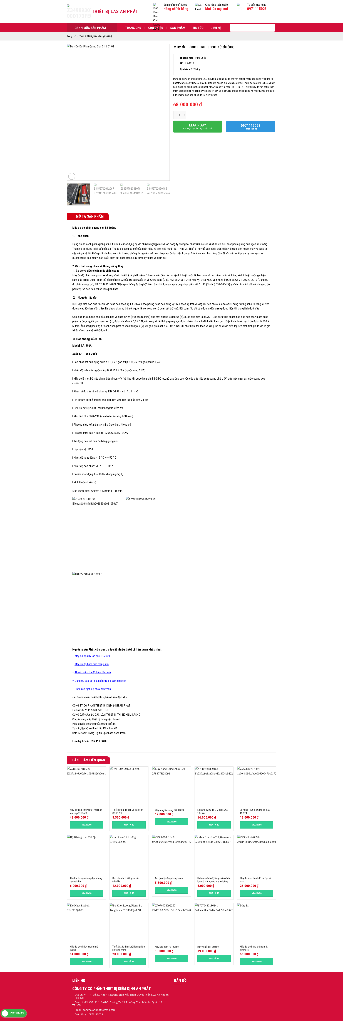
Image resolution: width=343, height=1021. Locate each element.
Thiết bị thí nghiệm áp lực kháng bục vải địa (86, 880)
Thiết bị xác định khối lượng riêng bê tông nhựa (128, 948)
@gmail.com (108, 1010)
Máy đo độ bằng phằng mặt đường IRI (254, 948)
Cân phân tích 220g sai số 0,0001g (125, 880)
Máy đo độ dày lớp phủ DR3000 (92, 656)
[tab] (88, 216)
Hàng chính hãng (175, 9)
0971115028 (257, 9)
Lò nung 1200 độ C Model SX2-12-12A (255, 811)
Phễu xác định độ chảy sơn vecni (93, 689)
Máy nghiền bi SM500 (208, 946)
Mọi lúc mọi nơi (216, 9)
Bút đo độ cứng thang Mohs (169, 878)
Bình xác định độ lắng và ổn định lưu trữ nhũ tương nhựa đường (213, 880)
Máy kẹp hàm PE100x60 (167, 946)
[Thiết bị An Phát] (79, 12)
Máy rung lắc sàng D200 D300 (170, 810)
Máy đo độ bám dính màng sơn (92, 664)
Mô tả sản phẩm (89, 216)
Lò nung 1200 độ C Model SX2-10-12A (212, 811)
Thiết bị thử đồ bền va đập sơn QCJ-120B (127, 811)
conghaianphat (92, 1010)
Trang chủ (133, 28)
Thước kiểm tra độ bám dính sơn (93, 672)
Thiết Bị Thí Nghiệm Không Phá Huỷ (95, 36)
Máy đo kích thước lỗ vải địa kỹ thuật (255, 880)
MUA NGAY (197, 126)
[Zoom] (71, 176)
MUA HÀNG (86, 825)
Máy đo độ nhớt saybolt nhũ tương (84, 948)
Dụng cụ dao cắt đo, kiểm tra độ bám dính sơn (100, 680)
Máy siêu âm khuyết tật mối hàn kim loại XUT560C (86, 811)
